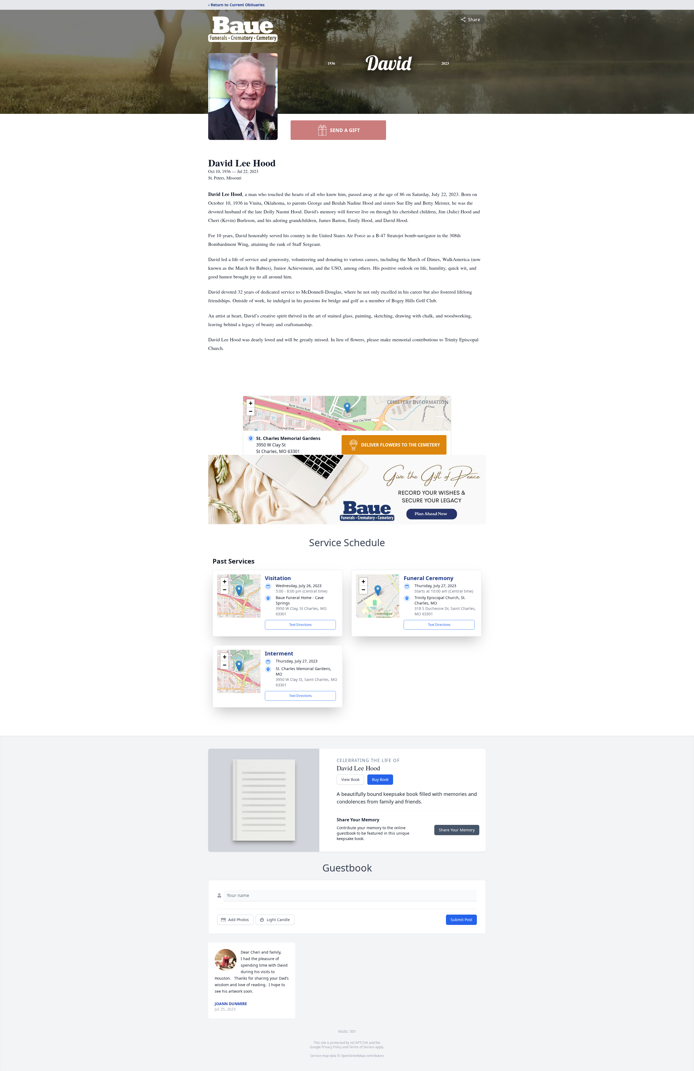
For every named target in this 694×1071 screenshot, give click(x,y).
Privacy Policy (332, 1047)
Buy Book (380, 779)
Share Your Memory (457, 829)
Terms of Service (361, 1047)
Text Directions (300, 624)
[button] (347, 407)
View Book (350, 779)
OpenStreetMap (353, 1055)
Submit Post (461, 919)
